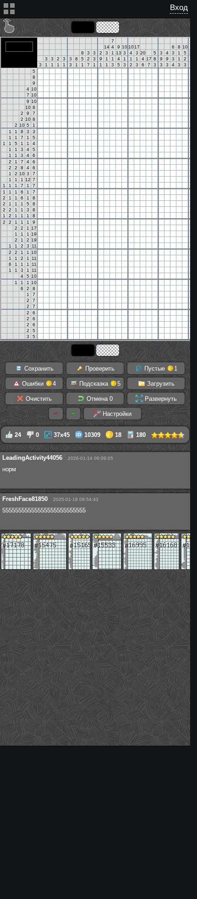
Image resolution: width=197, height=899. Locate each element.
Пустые (159, 368)
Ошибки (38, 383)
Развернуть (160, 398)
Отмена (99, 398)
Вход (179, 7)
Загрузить (160, 383)
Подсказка (98, 383)
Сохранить (38, 368)
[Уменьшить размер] (56, 414)
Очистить (38, 398)
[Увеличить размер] (73, 414)
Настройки (116, 413)
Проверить (99, 368)
